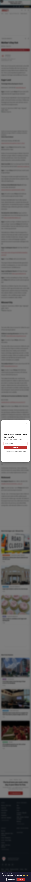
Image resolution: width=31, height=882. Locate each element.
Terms (19, 451)
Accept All (21, 879)
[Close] (26, 423)
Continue (15, 447)
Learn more (25, 875)
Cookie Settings (11, 879)
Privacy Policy (24, 451)
